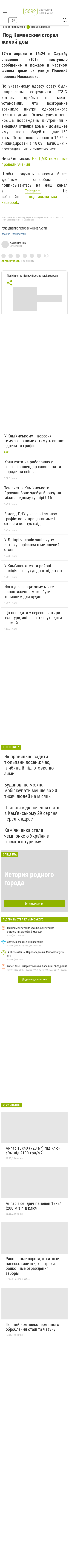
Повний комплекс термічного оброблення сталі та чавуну (32, 1327)
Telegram (33, 191)
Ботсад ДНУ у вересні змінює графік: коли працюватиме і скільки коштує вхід (30, 518)
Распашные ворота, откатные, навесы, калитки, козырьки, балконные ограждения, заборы (33, 1266)
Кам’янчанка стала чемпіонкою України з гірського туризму (26, 835)
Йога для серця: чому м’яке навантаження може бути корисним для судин (29, 591)
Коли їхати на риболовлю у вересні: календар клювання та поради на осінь (32, 467)
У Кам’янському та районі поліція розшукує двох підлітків (33, 568)
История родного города (29, 879)
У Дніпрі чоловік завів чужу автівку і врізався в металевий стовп (32, 544)
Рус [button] (12, 20)
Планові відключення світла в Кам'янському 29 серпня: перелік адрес (33, 813)
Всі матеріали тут (35, 903)
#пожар (5, 234)
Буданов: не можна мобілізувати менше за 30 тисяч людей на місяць (30, 790)
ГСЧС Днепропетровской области (24, 228)
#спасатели (19, 234)
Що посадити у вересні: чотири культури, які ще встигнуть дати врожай (33, 617)
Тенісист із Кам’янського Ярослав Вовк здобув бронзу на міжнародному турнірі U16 (32, 492)
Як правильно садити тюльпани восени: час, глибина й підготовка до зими (29, 765)
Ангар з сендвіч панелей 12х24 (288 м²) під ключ (34, 1206)
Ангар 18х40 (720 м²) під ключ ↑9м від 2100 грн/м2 (33, 1151)
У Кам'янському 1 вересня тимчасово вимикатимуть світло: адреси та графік (34, 441)
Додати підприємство (34, 979)
